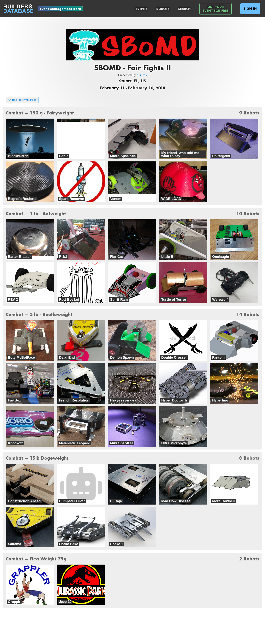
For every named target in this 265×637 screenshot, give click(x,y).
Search (184, 9)
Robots (163, 9)
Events (142, 9)
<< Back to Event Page (22, 100)
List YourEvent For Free (215, 9)
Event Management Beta (60, 9)
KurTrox (142, 75)
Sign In (250, 9)
